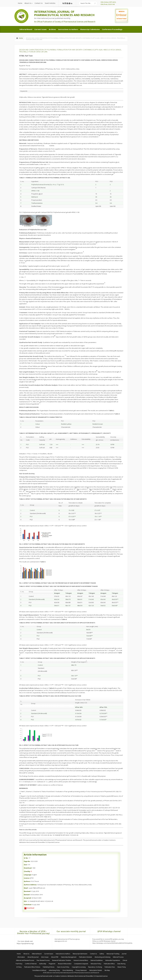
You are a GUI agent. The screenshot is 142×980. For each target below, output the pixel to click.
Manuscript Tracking (113, 954)
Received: (27, 891)
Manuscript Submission (80, 954)
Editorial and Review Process (25, 960)
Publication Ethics (109, 964)
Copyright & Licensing (79, 967)
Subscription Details (95, 970)
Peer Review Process (43, 960)
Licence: (27, 878)
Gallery (102, 954)
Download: (28, 868)
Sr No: (26, 858)
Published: (28, 905)
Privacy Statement (81, 970)
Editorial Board (36, 954)
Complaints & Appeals (81, 964)
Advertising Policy (54, 970)
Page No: (27, 861)
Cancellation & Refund (39, 970)
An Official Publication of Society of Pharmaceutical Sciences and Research (64, 21)
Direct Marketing (68, 970)
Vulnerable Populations (112, 960)
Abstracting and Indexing (102, 957)
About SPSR (54, 957)
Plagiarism (52, 964)
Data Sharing (121, 964)
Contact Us (93, 954)
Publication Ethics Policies (32, 967)
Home (21, 38)
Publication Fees (110, 967)
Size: (25, 865)
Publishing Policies (48, 967)
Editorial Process (118, 957)
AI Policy (19, 967)
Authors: (27, 881)
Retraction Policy (96, 964)
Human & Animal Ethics (81, 960)
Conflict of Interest (30, 964)
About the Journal (33, 957)
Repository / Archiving (95, 967)
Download (30, 908)
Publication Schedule (85, 957)
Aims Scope (44, 957)
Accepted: (27, 898)
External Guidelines (97, 960)
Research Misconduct (64, 964)
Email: (26, 888)
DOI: (25, 901)
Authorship (42, 964)
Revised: (27, 895)
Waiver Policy (121, 967)
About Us (26, 954)
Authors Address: (30, 885)
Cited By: (27, 871)
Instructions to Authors (63, 954)
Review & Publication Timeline (61, 960)
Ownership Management (68, 957)
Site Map (107, 970)
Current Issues (48, 954)
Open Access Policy (63, 967)
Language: (28, 875)
